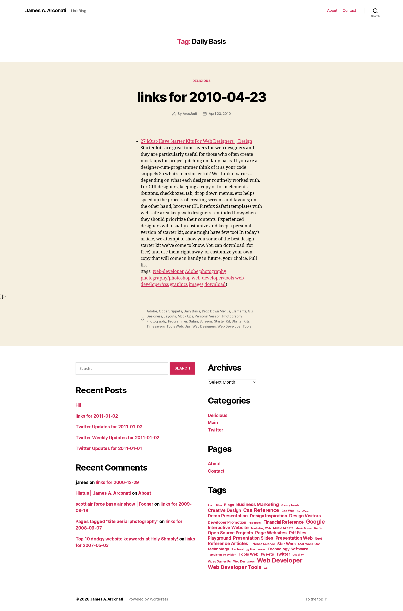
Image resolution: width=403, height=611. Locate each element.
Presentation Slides (253, 538)
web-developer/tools (213, 278)
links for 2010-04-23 (201, 97)
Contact (349, 10)
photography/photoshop (166, 278)
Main (213, 422)
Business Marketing (257, 504)
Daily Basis (192, 311)
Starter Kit (222, 321)
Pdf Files (298, 532)
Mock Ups (185, 316)
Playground (219, 538)
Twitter (215, 430)
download (215, 284)
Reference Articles (228, 543)
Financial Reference (283, 522)
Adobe (191, 271)
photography (212, 271)
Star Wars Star (309, 544)
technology (218, 549)
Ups (188, 326)
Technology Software (287, 549)
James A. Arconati (45, 10)
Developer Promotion (227, 522)
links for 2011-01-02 (97, 416)
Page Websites (271, 532)
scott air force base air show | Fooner (114, 504)
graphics (179, 284)
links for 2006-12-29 (117, 482)
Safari (193, 321)
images (196, 284)
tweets (267, 554)
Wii (265, 568)
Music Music (304, 528)
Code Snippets (170, 311)
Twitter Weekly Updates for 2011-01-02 (117, 437)
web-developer (168, 271)
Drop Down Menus (216, 311)
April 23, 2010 (220, 113)
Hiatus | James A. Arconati (103, 493)
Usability (298, 554)
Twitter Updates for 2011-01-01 (109, 448)
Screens (206, 321)
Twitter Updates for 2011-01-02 (109, 426)
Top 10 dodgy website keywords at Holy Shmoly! (127, 539)
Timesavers (156, 326)
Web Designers (204, 326)
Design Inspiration (268, 515)
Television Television (222, 554)
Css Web (287, 511)
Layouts (170, 316)
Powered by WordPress (148, 599)
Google (315, 521)
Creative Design (224, 510)
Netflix (318, 528)
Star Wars (286, 543)
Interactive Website (228, 527)
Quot (318, 538)
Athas (219, 505)
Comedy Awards (290, 505)
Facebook (255, 522)
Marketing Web (261, 528)
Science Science (262, 544)
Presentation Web (294, 538)
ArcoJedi (190, 113)
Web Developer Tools (234, 326)
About (332, 10)
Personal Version (208, 316)
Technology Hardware (248, 549)
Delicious (201, 81)
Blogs (229, 505)
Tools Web (174, 326)
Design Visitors (305, 515)
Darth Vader (303, 511)
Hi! (78, 405)
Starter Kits (240, 321)
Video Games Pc (219, 561)
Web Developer (279, 560)
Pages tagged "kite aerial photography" (117, 521)
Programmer (177, 321)
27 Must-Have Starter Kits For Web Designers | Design (196, 141)
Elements (239, 311)
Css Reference (261, 510)
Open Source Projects (230, 532)
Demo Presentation (227, 515)
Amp (210, 505)
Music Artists (283, 528)
